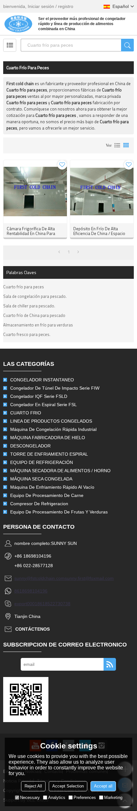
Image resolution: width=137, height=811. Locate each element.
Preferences (85, 797)
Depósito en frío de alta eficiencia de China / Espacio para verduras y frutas (99, 233)
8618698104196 (30, 590)
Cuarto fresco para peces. (26, 334)
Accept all (103, 786)
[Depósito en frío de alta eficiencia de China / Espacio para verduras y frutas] (101, 191)
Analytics (56, 797)
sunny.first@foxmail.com (89, 578)
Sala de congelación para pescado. (35, 296)
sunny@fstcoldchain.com (39, 578)
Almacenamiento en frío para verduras (38, 325)
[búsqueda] (127, 45)
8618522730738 (53, 603)
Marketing (113, 797)
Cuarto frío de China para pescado (34, 315)
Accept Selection (68, 786)
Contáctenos (32, 629)
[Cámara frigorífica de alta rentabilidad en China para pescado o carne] (35, 191)
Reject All (33, 786)
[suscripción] (110, 664)
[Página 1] (59, 252)
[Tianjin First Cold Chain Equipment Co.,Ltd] (18, 24)
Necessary (30, 797)
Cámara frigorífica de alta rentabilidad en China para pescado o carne (31, 233)
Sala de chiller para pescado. (29, 306)
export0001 (25, 603)
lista (117, 145)
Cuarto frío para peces (23, 287)
